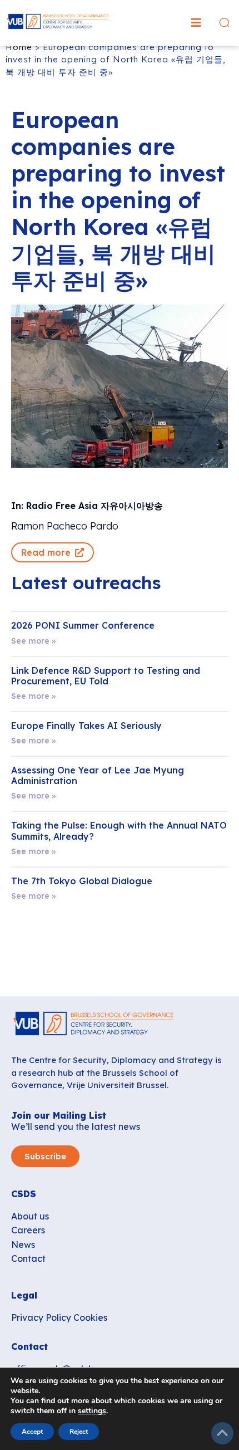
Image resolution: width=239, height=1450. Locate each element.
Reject (78, 1431)
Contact (28, 1258)
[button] (196, 22)
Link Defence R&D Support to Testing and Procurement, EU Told (105, 676)
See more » (33, 641)
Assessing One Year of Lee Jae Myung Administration (97, 775)
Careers (28, 1230)
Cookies (90, 1317)
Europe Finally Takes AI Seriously (86, 725)
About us (30, 1216)
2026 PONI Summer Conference (83, 625)
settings (92, 1411)
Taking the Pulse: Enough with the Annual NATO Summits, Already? (119, 830)
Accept (32, 1431)
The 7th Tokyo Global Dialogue (81, 880)
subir (222, 1433)
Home (19, 47)
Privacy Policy (41, 1317)
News (23, 1244)
